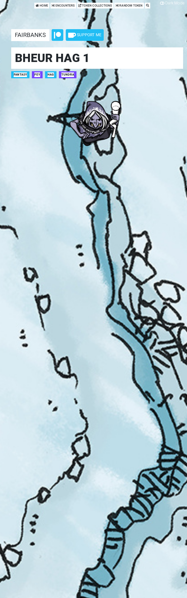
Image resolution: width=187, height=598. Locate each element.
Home (43, 5)
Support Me (88, 35)
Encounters (65, 5)
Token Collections (96, 5)
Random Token (131, 5)
